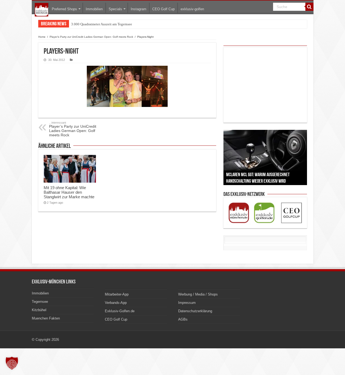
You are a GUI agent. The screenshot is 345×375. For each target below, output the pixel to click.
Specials (115, 9)
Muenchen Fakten (46, 318)
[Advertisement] (265, 85)
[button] (12, 363)
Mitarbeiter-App (117, 294)
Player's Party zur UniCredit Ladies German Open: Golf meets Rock (91, 36)
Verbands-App (116, 303)
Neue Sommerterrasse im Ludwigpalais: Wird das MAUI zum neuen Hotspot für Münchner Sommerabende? (149, 24)
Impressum (187, 303)
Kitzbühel (39, 310)
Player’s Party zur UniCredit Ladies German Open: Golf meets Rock (72, 129)
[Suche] (309, 7)
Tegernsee (40, 302)
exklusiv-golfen (192, 9)
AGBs (183, 319)
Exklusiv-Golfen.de (119, 311)
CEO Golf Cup (163, 9)
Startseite (41, 10)
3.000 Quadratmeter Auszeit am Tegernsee (101, 24)
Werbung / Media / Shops (198, 294)
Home (42, 36)
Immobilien (94, 9)
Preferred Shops (64, 9)
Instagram (138, 9)
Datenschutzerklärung (195, 311)
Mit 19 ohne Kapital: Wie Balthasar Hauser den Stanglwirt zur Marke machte (69, 192)
